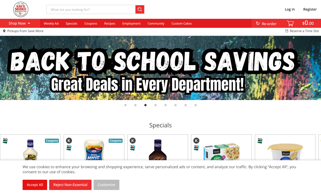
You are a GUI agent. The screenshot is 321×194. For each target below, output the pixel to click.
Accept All (35, 184)
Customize (106, 184)
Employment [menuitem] (131, 23)
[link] (160, 68)
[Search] (140, 9)
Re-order (269, 24)
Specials (71, 23)
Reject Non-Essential (70, 184)
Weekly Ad (51, 23)
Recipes (109, 23)
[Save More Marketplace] (21, 9)
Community (156, 23)
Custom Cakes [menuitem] (182, 23)
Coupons (91, 23)
